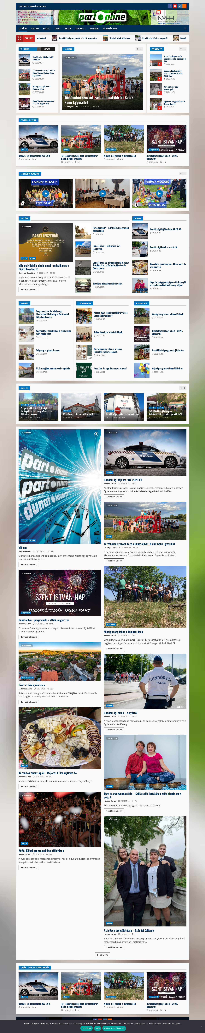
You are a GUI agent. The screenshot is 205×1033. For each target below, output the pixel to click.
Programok (111, 150)
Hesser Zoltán (110, 483)
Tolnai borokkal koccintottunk (84, 334)
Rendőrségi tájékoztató (160, 414)
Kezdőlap (23, 28)
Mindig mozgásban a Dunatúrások (24, 89)
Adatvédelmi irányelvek (114, 1028)
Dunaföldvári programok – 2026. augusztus (24, 104)
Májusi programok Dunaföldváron (141, 370)
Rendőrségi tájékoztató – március (79, 414)
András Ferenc (25, 551)
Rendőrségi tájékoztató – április (36, 414)
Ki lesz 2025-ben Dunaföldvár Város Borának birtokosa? (84, 316)
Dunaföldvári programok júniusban (141, 352)
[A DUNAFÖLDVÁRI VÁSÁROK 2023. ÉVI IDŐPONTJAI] (156, 60)
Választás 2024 (110, 28)
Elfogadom (86, 1028)
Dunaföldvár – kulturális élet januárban (83, 249)
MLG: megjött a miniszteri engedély (26, 370)
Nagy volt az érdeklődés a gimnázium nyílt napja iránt (26, 334)
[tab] (28, 49)
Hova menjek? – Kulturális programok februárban (83, 231)
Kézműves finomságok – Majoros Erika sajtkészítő (140, 267)
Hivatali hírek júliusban (102, 82)
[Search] (185, 28)
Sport (58, 28)
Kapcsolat (80, 28)
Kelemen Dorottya (27, 273)
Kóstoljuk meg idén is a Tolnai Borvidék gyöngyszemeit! (84, 352)
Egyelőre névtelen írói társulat (83, 285)
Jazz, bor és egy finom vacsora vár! (84, 370)
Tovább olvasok (29, 289)
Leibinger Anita (71, 107)
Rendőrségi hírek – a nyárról (140, 249)
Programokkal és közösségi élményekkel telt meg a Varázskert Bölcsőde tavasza (26, 316)
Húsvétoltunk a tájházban (156, 89)
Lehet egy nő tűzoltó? (156, 75)
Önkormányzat (71, 97)
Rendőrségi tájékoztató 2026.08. (24, 60)
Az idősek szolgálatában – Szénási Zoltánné (145, 871)
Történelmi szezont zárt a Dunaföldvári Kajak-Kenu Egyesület (24, 75)
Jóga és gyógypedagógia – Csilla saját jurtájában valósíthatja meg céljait (87, 38)
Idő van (60, 486)
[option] (102, 82)
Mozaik (68, 28)
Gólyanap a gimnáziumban (26, 352)
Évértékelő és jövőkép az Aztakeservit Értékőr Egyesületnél (122, 413)
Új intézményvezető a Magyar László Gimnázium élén (156, 104)
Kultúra (35, 28)
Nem (98, 1028)
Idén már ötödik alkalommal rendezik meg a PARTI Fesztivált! (46, 242)
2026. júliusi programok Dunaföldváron (149, 38)
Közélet (46, 28)
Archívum (94, 28)
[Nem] (201, 1026)
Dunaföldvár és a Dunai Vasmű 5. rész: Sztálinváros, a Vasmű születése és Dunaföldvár (83, 267)
